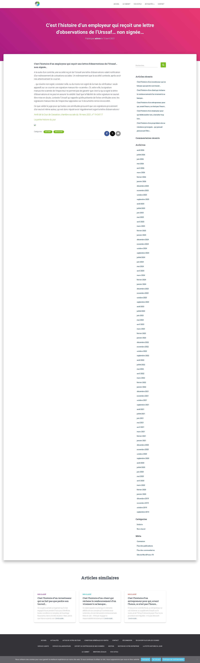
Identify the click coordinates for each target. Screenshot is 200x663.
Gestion (111, 646)
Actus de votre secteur (71, 640)
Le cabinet (126, 4)
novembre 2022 (143, 347)
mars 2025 (141, 226)
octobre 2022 (142, 351)
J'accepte (145, 659)
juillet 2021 (141, 414)
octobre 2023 (142, 298)
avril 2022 (140, 373)
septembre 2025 (143, 199)
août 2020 (140, 463)
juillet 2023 (141, 311)
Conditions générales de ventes (96, 640)
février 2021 (141, 436)
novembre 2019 (143, 503)
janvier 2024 (141, 284)
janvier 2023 (141, 338)
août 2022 (140, 360)
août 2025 (140, 204)
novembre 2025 (143, 190)
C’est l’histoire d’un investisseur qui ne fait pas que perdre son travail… (54, 601)
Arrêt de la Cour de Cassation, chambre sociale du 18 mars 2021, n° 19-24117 (68, 114)
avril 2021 (140, 427)
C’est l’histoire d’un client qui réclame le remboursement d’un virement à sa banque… (151, 94)
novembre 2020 (143, 449)
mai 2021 (140, 423)
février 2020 (141, 490)
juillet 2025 (141, 208)
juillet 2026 (141, 155)
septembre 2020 (143, 458)
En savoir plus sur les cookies (147, 640)
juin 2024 (140, 262)
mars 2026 (141, 172)
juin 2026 (140, 159)
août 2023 (140, 306)
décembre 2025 (143, 186)
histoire (48, 131)
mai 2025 (140, 217)
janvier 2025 (141, 235)
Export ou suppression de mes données (89, 646)
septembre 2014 (143, 512)
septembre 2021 (143, 405)
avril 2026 (140, 168)
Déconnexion (127, 640)
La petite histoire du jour (45, 119)
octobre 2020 (142, 454)
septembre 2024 (143, 253)
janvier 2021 (141, 440)
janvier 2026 (141, 181)
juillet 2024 (141, 257)
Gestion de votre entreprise (128, 646)
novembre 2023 (143, 293)
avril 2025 (140, 222)
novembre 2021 (143, 396)
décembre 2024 (143, 239)
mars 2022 (141, 378)
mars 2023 (141, 329)
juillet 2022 (141, 365)
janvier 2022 (141, 387)
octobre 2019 (142, 508)
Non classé (58, 131)
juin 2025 (140, 213)
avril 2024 (140, 271)
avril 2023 (140, 324)
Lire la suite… (59, 618)
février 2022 (141, 382)
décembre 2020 (143, 445)
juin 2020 (140, 472)
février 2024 (141, 280)
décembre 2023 (143, 289)
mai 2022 (140, 369)
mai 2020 (140, 476)
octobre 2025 (142, 195)
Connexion (141, 541)
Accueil (116, 4)
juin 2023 (140, 315)
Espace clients (43, 646)
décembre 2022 (143, 342)
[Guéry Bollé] (37, 4)
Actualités (149, 4)
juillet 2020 (141, 467)
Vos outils (137, 4)
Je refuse (156, 659)
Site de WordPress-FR (145, 555)
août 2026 (140, 150)
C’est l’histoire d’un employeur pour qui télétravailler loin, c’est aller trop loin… (150, 115)
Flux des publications (145, 546)
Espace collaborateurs (62, 646)
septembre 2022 (143, 356)
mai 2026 (140, 164)
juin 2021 (140, 418)
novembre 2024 (143, 244)
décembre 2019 (143, 498)
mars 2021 (141, 432)
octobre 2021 (142, 400)
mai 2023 (140, 320)
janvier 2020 (141, 494)
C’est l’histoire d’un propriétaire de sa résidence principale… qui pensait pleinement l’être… (151, 127)
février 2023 (141, 333)
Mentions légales (99, 652)
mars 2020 (141, 485)
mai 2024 (140, 266)
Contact (161, 4)
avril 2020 (140, 481)
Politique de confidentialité (173, 659)
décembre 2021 (143, 391)
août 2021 (140, 409)
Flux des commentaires (146, 550)
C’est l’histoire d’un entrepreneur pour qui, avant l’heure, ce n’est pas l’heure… (143, 601)
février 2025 (141, 231)
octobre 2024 (142, 248)
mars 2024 (141, 275)
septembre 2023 (143, 302)
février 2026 (141, 177)
